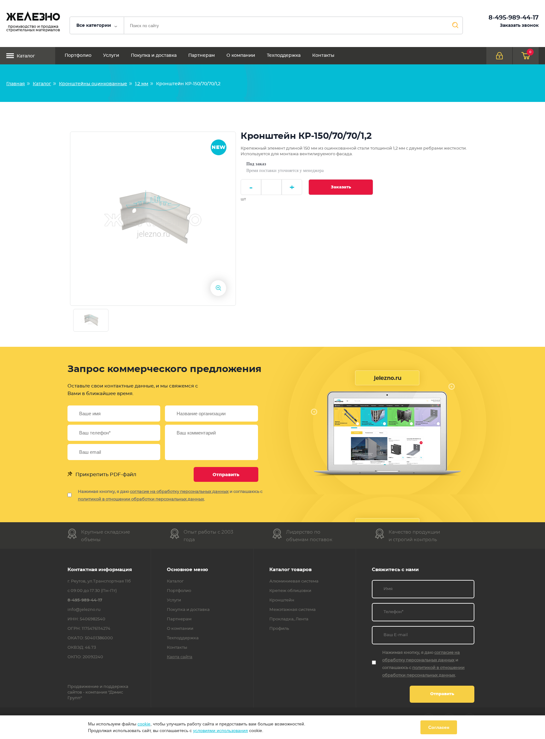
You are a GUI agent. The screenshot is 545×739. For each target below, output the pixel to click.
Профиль (279, 628)
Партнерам (201, 55)
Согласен (438, 727)
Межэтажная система (292, 610)
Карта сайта (179, 657)
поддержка (115, 687)
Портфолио (78, 55)
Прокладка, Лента (288, 619)
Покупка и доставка (154, 55)
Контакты (323, 55)
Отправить (226, 475)
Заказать (341, 187)
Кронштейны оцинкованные (93, 84)
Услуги (111, 55)
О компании (240, 55)
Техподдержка (284, 55)
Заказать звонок (519, 25)
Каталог (26, 56)
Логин (499, 55)
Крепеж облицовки (290, 591)
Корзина (530, 52)
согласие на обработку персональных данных (179, 492)
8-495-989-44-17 (514, 18)
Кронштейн (281, 600)
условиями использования (220, 730)
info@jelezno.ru (84, 610)
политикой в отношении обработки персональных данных (141, 499)
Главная (15, 84)
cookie (144, 723)
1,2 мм (141, 84)
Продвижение (83, 687)
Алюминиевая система (294, 581)
